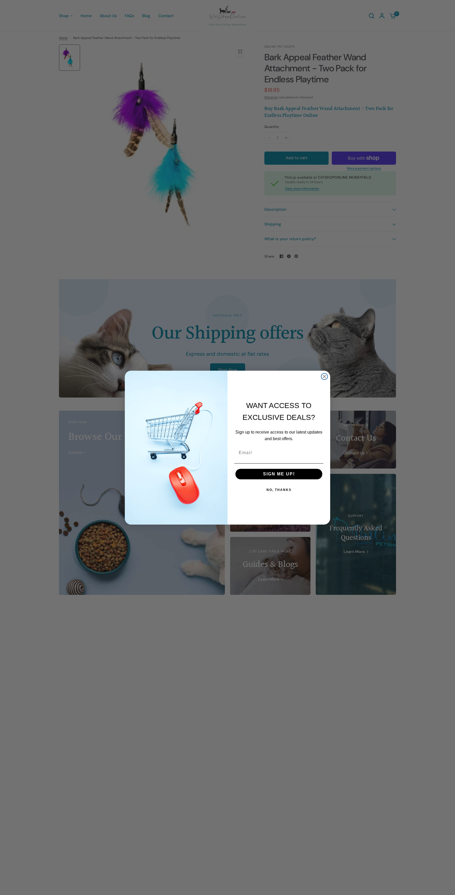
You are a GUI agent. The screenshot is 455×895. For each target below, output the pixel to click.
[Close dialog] (324, 376)
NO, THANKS (278, 490)
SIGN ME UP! (279, 474)
